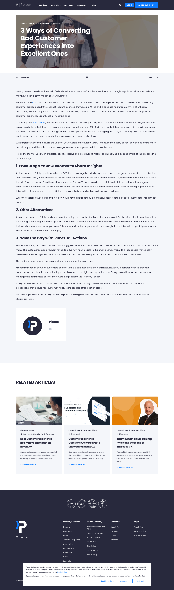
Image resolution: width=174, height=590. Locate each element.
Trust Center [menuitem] (139, 527)
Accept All (123, 581)
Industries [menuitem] (55, 5)
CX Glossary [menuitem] (92, 550)
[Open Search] (120, 5)
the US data (39, 122)
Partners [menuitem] (114, 531)
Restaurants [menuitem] (68, 548)
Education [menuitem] (67, 561)
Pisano (24, 23)
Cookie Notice (62, 572)
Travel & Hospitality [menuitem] (71, 540)
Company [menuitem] (115, 522)
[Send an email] (50, 329)
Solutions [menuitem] (43, 5)
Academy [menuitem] (81, 5)
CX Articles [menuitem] (91, 542)
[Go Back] (87, 77)
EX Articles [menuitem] (91, 546)
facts (35, 102)
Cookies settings (107, 581)
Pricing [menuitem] (93, 5)
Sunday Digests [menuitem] (93, 537)
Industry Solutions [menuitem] (71, 522)
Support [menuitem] (114, 540)
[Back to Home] (23, 5)
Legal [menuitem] (136, 522)
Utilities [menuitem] (66, 557)
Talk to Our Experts (146, 5)
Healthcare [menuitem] (68, 552)
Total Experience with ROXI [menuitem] (96, 527)
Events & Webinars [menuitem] (95, 533)
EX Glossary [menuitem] (92, 554)
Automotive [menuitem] (68, 544)
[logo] (21, 527)
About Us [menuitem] (115, 527)
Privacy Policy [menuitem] (140, 531)
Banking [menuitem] (66, 527)
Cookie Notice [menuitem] (140, 535)
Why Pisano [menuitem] (68, 5)
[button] (5, 585)
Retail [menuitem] (65, 535)
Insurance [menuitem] (67, 531)
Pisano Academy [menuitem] (94, 522)
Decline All (140, 581)
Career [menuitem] (114, 535)
